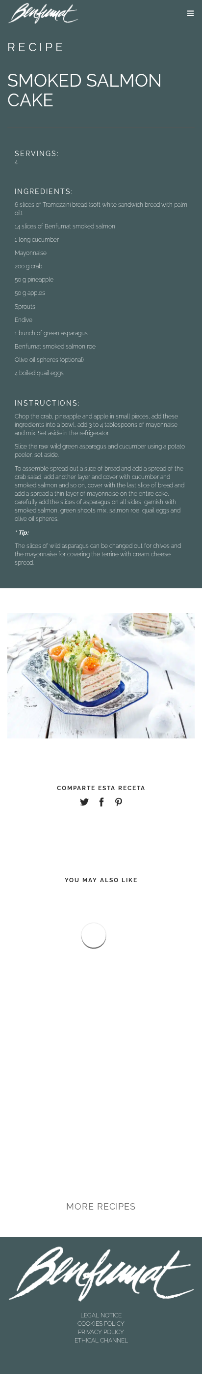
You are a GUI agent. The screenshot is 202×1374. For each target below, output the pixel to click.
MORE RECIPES (101, 1206)
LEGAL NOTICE (101, 1315)
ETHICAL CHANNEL (101, 1340)
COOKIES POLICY (101, 1323)
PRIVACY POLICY (101, 1332)
